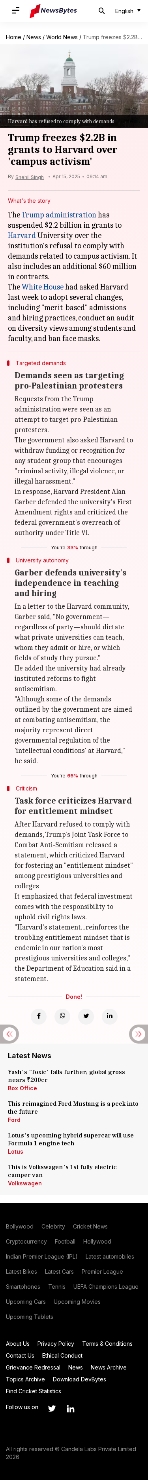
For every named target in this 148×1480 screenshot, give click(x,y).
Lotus (15, 1151)
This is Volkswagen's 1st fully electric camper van (62, 1171)
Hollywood (97, 1241)
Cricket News (90, 1226)
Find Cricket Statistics (33, 1391)
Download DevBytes (79, 1379)
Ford (14, 1119)
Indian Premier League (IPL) (42, 1256)
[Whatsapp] (62, 1017)
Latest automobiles (110, 1256)
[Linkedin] (110, 1017)
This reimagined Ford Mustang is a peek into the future (73, 1108)
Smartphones (23, 1286)
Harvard (22, 235)
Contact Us (20, 1355)
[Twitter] (86, 1017)
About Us (18, 1343)
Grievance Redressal (33, 1367)
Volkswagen (25, 1183)
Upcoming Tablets (29, 1316)
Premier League (102, 1271)
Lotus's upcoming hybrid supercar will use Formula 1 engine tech (71, 1139)
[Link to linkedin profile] (70, 1408)
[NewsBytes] (53, 11)
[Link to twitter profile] (51, 1408)
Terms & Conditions (107, 1343)
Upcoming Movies (77, 1301)
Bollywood (20, 1226)
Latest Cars (59, 1271)
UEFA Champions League (106, 1286)
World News (62, 37)
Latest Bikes (21, 1271)
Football (65, 1241)
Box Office (22, 1088)
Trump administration (59, 214)
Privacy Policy (55, 1343)
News (33, 37)
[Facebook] (39, 1017)
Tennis (57, 1286)
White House (43, 286)
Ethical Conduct (62, 1355)
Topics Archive (25, 1379)
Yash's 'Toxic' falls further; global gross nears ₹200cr (66, 1076)
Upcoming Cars (26, 1301)
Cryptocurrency (26, 1241)
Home (13, 37)
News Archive (109, 1367)
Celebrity (53, 1226)
